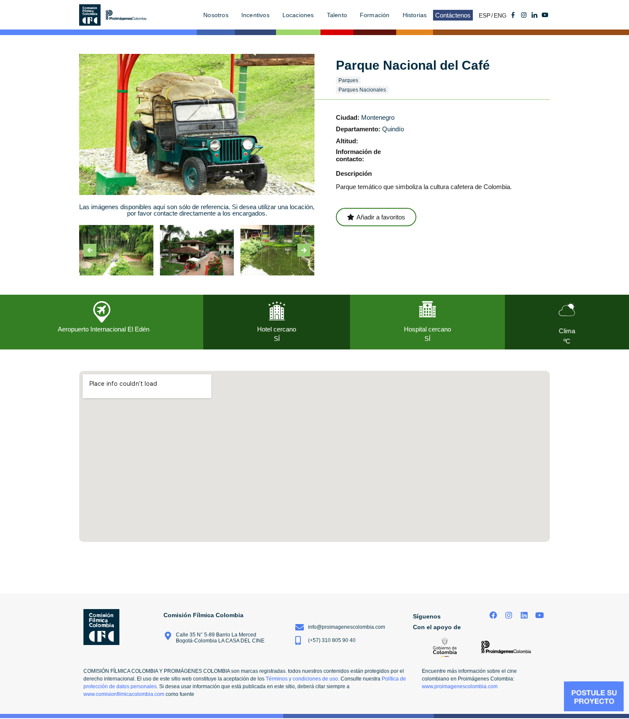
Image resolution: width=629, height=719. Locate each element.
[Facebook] (493, 615)
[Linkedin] (524, 615)
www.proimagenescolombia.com (460, 686)
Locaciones (298, 15)
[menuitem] (486, 15)
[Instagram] (509, 615)
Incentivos (255, 15)
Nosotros (215, 15)
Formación (375, 15)
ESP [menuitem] (484, 15)
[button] (89, 250)
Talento (337, 15)
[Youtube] (545, 15)
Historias (415, 15)
